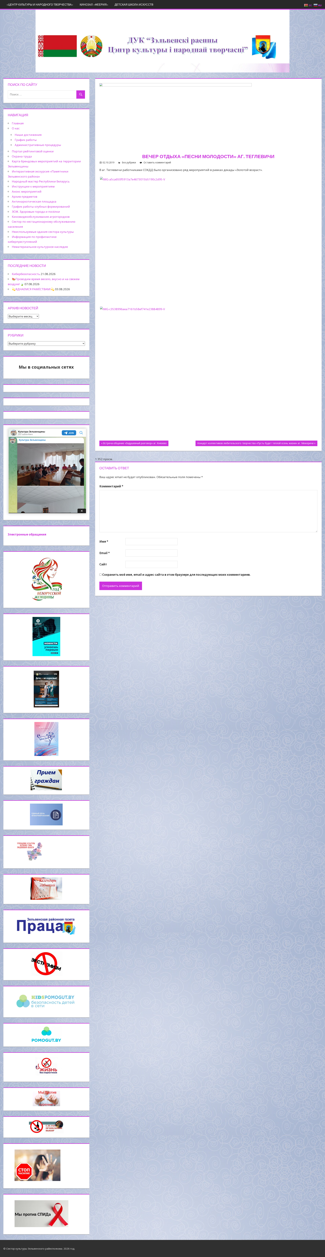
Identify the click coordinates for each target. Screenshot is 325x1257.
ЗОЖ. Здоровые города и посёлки (36, 212)
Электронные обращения (27, 534)
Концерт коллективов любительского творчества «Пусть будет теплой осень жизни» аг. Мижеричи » (256, 443)
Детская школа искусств (134, 5)
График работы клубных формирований (41, 206)
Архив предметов (24, 196)
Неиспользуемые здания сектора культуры (43, 232)
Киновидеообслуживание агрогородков (41, 217)
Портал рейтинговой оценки (33, 151)
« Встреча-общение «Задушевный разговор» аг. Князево (134, 443)
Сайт (103, 564)
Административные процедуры (38, 145)
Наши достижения (28, 135)
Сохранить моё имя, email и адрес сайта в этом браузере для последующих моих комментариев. (176, 575)
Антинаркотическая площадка (34, 201)
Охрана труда (22, 156)
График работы (26, 140)
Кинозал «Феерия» (94, 5)
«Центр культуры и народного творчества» (40, 5)
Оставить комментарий (157, 162)
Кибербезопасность (26, 274)
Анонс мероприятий (26, 191)
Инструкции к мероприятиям (33, 186)
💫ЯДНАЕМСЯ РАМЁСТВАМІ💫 (33, 289)
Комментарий (111, 486)
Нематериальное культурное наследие (40, 247)
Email (104, 553)
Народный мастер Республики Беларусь (41, 181)
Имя (103, 541)
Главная (18, 123)
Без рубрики (129, 162)
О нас (16, 128)
